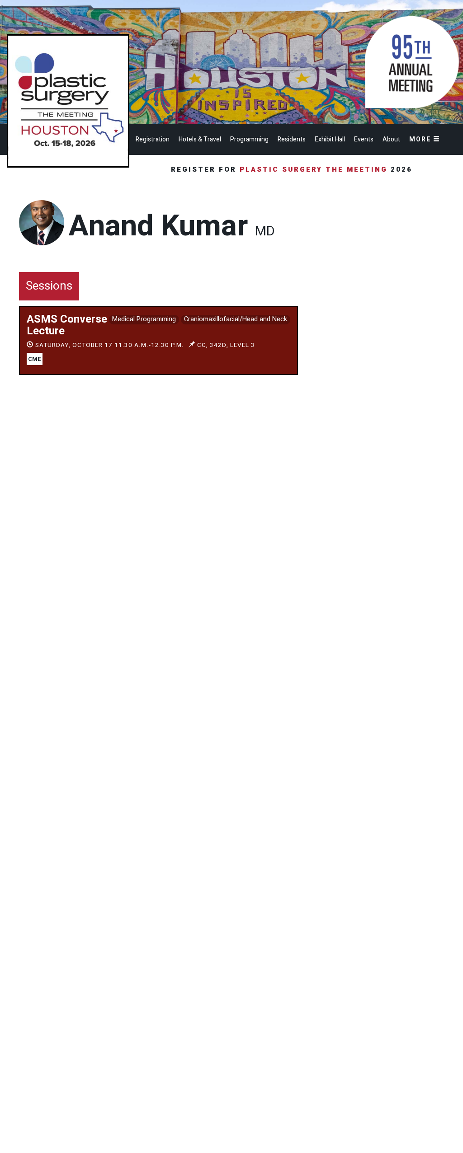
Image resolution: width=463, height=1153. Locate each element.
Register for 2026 (293, 169)
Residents (292, 139)
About (391, 139)
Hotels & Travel (200, 139)
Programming (249, 139)
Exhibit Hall (330, 139)
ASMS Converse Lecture (67, 325)
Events (363, 139)
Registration (153, 139)
